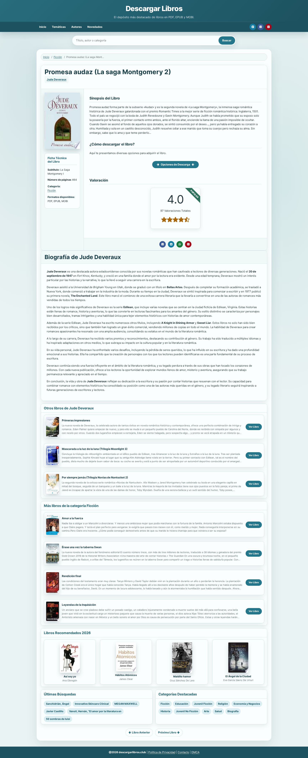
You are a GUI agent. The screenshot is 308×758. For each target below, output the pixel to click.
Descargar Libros (154, 8)
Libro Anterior (141, 732)
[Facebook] (260, 27)
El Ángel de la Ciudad (238, 676)
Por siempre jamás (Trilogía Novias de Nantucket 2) (95, 477)
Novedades (94, 27)
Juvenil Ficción (203, 703)
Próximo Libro (167, 732)
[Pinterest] (268, 27)
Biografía (232, 711)
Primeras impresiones (76, 420)
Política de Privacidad (161, 752)
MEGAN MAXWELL (125, 703)
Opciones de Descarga (175, 164)
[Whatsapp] (179, 244)
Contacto (183, 752)
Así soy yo (70, 676)
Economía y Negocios (247, 703)
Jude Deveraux (56, 79)
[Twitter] (253, 27)
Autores (76, 27)
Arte (206, 711)
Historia (165, 711)
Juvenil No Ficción (187, 711)
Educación (181, 703)
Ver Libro (254, 426)
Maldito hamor (182, 676)
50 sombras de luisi (58, 718)
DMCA (195, 752)
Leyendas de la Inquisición (79, 604)
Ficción (58, 56)
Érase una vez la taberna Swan (81, 547)
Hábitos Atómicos (126, 675)
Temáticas (59, 27)
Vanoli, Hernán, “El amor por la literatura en (95, 711)
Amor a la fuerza (72, 518)
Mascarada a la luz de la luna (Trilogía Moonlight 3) (94, 449)
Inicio (42, 27)
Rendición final (71, 576)
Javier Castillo (54, 711)
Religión (223, 703)
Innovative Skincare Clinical (92, 703)
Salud (218, 711)
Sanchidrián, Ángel (57, 703)
